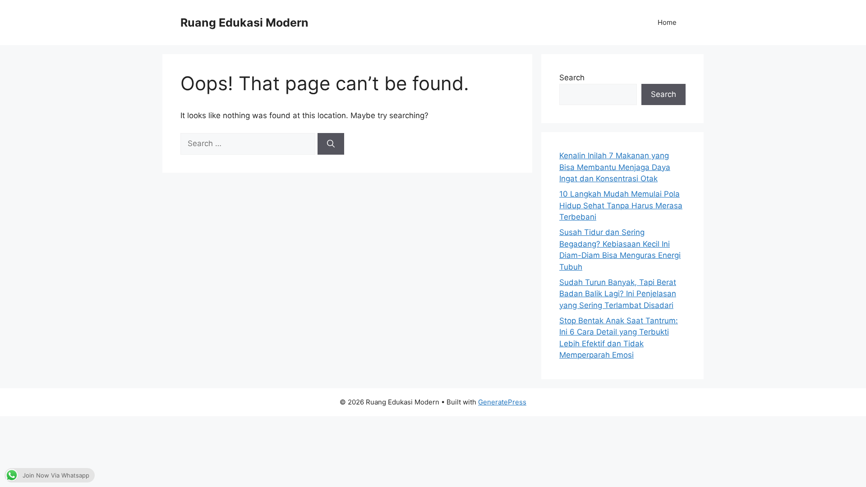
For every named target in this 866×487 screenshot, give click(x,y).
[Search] (331, 144)
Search (572, 77)
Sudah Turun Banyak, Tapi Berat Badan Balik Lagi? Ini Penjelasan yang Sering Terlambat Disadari (617, 294)
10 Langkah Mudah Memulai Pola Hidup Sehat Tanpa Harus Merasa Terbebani (620, 205)
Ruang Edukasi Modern (244, 22)
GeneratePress (502, 402)
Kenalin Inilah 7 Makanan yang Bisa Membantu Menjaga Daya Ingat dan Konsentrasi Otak (614, 167)
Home (667, 22)
